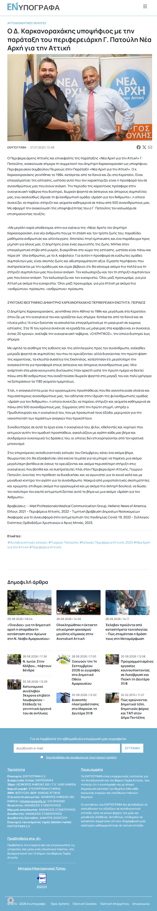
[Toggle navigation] (145, 6)
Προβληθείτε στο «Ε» (24, 838)
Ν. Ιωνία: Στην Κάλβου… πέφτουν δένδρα (37, 665)
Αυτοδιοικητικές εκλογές (26, 23)
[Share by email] (150, 147)
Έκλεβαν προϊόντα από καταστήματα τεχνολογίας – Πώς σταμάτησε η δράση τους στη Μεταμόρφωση (126, 632)
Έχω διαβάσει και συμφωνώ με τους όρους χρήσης (81, 757)
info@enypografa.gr (33, 801)
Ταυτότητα (16, 769)
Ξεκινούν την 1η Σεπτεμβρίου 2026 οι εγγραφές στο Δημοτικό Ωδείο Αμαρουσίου (86, 672)
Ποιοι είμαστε (92, 769)
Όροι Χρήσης (60, 904)
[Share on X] (144, 147)
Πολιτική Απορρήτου (114, 904)
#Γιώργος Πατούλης (63, 542)
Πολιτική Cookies (85, 904)
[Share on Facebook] (139, 147)
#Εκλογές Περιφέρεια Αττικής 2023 (106, 542)
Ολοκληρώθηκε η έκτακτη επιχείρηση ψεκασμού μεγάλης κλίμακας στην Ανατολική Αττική (76, 632)
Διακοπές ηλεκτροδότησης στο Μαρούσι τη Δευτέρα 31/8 (85, 706)
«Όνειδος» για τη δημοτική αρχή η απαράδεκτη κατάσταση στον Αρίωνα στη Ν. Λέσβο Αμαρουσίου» (28, 632)
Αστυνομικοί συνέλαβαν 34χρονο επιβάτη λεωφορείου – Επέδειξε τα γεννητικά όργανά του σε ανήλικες (37, 699)
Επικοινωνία (141, 904)
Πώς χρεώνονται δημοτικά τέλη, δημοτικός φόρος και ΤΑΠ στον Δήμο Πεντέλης (135, 709)
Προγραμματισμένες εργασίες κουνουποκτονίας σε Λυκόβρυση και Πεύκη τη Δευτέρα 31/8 (137, 672)
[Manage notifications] (10, 900)
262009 (42, 886)
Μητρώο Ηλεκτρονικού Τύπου (42, 868)
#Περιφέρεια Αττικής (45, 547)
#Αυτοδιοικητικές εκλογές (27, 542)
